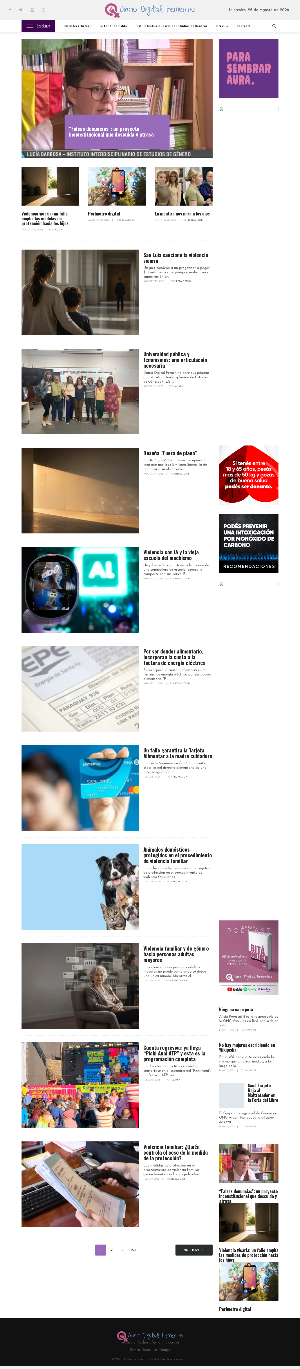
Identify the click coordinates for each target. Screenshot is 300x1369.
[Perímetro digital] (117, 186)
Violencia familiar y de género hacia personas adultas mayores (176, 954)
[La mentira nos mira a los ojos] (184, 186)
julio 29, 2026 (152, 777)
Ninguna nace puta (236, 1009)
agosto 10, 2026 (154, 281)
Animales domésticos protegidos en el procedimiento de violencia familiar (177, 855)
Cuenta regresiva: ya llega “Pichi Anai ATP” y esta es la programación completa (174, 1053)
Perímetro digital (104, 213)
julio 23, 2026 (152, 882)
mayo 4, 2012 (227, 1030)
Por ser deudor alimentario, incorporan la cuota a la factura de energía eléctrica (174, 656)
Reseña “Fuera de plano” (170, 453)
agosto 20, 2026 (32, 230)
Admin (59, 230)
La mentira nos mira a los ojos (182, 213)
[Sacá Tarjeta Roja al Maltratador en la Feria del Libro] (231, 1095)
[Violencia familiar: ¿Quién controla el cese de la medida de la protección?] (80, 1184)
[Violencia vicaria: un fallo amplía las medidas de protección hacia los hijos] (50, 186)
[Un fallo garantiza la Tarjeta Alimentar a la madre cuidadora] (80, 788)
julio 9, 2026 (151, 1179)
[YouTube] (32, 10)
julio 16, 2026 (152, 981)
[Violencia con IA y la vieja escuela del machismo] (80, 590)
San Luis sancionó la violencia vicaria (175, 257)
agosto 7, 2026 (153, 386)
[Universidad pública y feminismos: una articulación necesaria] (80, 391)
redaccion (128, 220)
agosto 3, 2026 (153, 684)
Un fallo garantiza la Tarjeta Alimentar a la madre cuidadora (177, 753)
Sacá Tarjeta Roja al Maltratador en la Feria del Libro (263, 1092)
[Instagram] (43, 10)
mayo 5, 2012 (227, 1071)
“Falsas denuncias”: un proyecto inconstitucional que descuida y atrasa (111, 131)
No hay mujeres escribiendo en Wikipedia (247, 1047)
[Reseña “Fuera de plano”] (80, 490)
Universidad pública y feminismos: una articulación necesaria (175, 359)
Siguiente (193, 1250)
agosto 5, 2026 (153, 579)
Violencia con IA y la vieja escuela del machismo (171, 555)
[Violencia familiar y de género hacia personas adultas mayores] (80, 986)
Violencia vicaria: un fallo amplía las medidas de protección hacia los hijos (45, 218)
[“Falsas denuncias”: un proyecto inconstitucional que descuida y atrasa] (117, 98)
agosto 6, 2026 (153, 474)
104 (133, 1250)
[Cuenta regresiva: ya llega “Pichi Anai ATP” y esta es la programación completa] (80, 1085)
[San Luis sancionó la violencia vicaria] (80, 292)
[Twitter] (21, 10)
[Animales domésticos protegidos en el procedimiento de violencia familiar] (80, 887)
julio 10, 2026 (152, 1080)
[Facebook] (10, 10)
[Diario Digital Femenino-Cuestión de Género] (150, 12)
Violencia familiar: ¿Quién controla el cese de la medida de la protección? (175, 1152)
